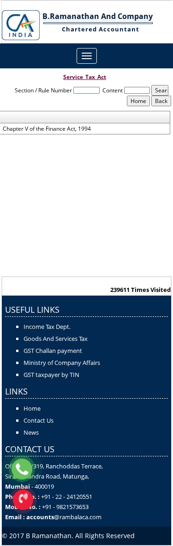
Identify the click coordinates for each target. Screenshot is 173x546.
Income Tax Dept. (47, 326)
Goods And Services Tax (56, 338)
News (31, 432)
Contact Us (39, 420)
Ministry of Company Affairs (62, 362)
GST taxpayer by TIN (51, 374)
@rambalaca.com (77, 517)
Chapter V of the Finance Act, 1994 (47, 129)
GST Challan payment (53, 350)
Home (32, 408)
